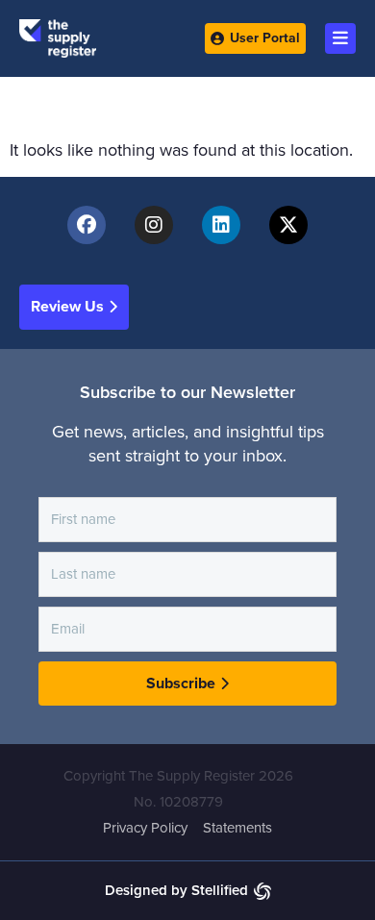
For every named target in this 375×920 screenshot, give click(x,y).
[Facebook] (86, 225)
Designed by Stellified (176, 890)
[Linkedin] (221, 225)
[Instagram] (154, 225)
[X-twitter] (288, 225)
